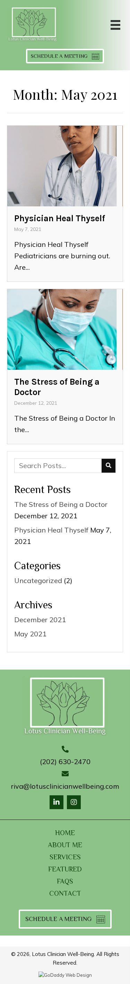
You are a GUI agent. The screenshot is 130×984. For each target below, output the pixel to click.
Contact (65, 893)
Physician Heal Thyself (51, 530)
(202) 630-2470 (65, 761)
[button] (56, 802)
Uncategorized (38, 580)
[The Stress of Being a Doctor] (65, 366)
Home (65, 833)
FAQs (65, 881)
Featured (65, 869)
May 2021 (30, 633)
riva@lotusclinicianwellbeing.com (65, 786)
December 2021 (40, 619)
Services (65, 857)
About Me (65, 845)
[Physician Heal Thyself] (65, 203)
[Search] (108, 466)
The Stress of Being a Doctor (60, 504)
